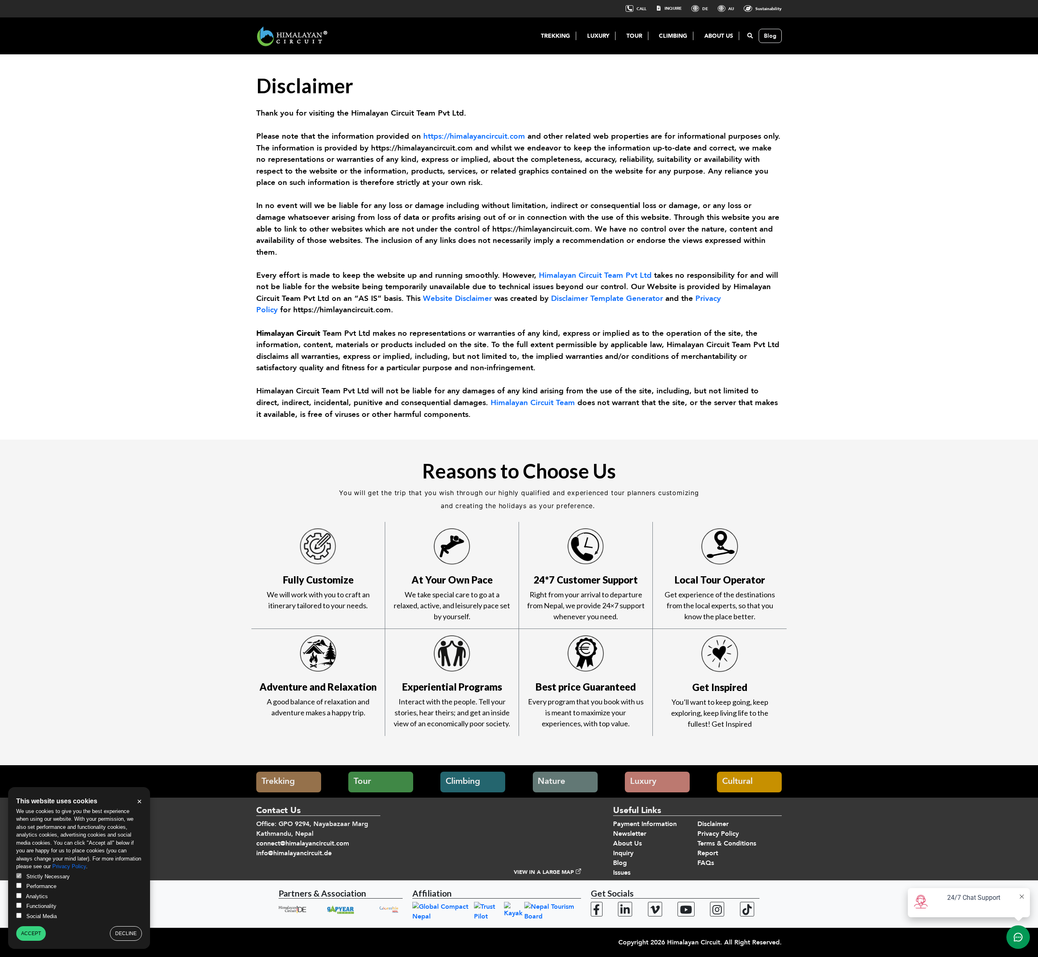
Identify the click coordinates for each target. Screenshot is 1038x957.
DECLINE (126, 933)
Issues (622, 872)
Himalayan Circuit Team (533, 402)
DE (704, 9)
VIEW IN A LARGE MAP (544, 872)
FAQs (705, 862)
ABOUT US (718, 36)
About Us (627, 843)
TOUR (634, 36)
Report (707, 853)
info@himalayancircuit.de (294, 853)
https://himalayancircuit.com (473, 136)
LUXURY (598, 36)
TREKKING (555, 36)
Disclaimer (713, 824)
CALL (640, 9)
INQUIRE (672, 8)
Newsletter (629, 833)
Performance (40, 886)
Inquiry (623, 853)
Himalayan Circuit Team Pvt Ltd (595, 275)
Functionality (40, 906)
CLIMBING (673, 36)
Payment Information (645, 824)
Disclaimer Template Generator (607, 298)
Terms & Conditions (726, 843)
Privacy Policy (718, 833)
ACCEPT (31, 933)
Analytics (36, 896)
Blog (770, 36)
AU (730, 9)
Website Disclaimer (457, 298)
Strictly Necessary (47, 876)
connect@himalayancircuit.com (302, 843)
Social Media (41, 916)
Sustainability (768, 9)
